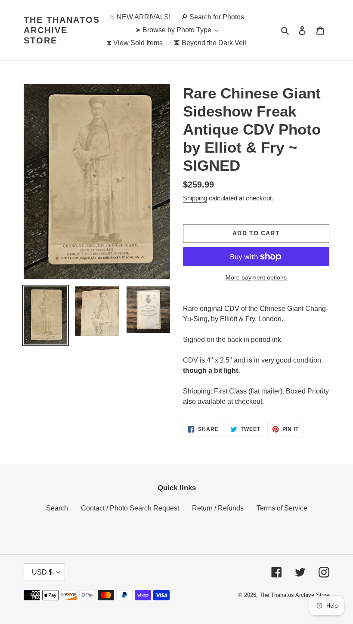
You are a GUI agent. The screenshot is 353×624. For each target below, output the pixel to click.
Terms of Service (282, 508)
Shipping (195, 198)
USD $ (42, 572)
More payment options (256, 277)
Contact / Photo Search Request (130, 508)
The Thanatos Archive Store (62, 30)
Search (57, 508)
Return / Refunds (218, 508)
